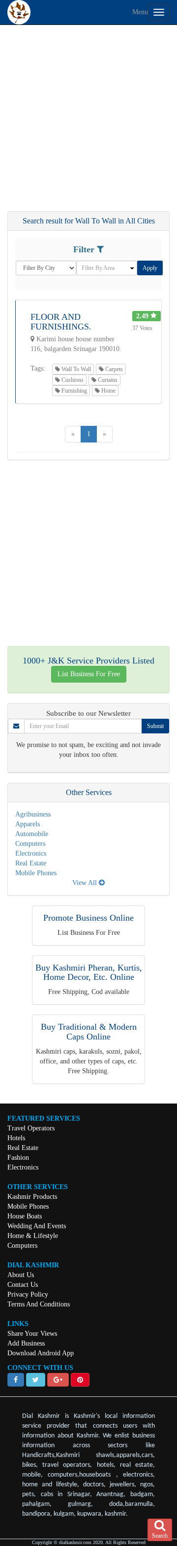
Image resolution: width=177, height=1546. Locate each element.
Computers (30, 843)
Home (108, 390)
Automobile (31, 834)
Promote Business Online (88, 918)
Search (160, 1535)
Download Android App (40, 1353)
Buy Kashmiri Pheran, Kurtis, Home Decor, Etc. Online (88, 972)
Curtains (107, 379)
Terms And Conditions (38, 1304)
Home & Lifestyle (32, 1235)
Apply (150, 268)
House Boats (24, 1216)
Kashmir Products (32, 1196)
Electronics (30, 853)
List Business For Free (89, 674)
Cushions (72, 379)
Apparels (27, 824)
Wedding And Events (36, 1226)
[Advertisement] (88, 123)
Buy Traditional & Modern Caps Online (89, 1031)
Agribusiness (33, 814)
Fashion (18, 1157)
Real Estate (30, 863)
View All (85, 882)
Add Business (26, 1343)
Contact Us (22, 1284)
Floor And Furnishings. (60, 321)
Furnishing (73, 390)
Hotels (16, 1138)
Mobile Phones (36, 873)
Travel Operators (31, 1128)
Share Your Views (32, 1333)
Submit (155, 726)
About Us (20, 1275)
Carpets (113, 369)
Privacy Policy (27, 1294)
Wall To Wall (75, 369)
